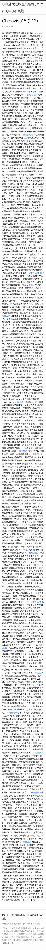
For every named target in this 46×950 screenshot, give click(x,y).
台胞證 (20, 402)
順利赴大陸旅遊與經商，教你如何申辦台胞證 (22, 7)
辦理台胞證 (28, 134)
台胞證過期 (32, 94)
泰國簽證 (23, 451)
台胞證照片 (34, 552)
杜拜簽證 (35, 792)
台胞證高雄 (34, 273)
